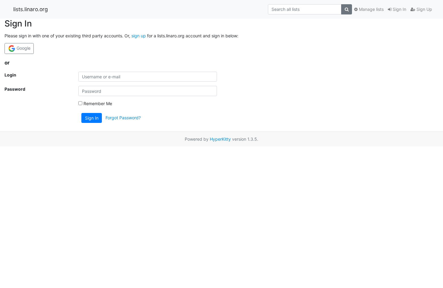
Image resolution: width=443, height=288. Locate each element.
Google (22, 48)
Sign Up (423, 9)
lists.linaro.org (30, 9)
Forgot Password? (123, 117)
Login (10, 74)
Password (15, 89)
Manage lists (371, 9)
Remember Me (97, 103)
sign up (138, 35)
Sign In (398, 9)
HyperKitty (220, 139)
